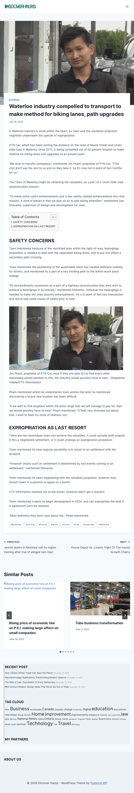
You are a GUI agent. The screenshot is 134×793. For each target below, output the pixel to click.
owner (65, 719)
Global (13, 715)
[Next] (124, 615)
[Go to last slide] (9, 615)
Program (81, 719)
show (7, 724)
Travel (64, 723)
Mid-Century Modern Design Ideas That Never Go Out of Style (37, 686)
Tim (55, 724)
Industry (103, 715)
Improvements (79, 714)
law (124, 714)
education (102, 708)
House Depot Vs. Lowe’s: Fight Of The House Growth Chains (100, 547)
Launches (116, 715)
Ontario (49, 718)
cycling (29, 524)
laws (7, 719)
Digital (87, 709)
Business (14, 100)
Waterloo (104, 524)
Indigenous (94, 715)
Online (41, 719)
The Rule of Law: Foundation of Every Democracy (30, 682)
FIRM (7, 715)
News (33, 718)
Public (88, 719)
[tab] (60, 652)
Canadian (58, 709)
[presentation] (34, 598)
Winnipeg (76, 724)
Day (80, 710)
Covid (75, 709)
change (68, 709)
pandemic (73, 719)
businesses (36, 709)
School (115, 719)
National (22, 718)
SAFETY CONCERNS (25, 222)
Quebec (95, 719)
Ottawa (58, 719)
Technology (40, 723)
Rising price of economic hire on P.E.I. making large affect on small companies (33, 628)
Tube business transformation (99, 623)
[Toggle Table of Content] (52, 217)
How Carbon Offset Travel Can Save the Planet (29, 673)
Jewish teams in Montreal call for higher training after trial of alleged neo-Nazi (30, 547)
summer (21, 724)
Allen (7, 709)
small (13, 724)
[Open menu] (127, 6)
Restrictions (105, 719)
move (66, 524)
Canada (48, 709)
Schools (122, 719)
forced (43, 524)
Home (38, 714)
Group (20, 715)
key (109, 715)
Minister (13, 719)
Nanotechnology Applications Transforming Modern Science (35, 677)
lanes (54, 524)
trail (76, 524)
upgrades (88, 524)
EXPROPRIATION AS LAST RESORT (35, 226)
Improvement (58, 714)
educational (120, 709)
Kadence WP (98, 783)
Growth (27, 715)
